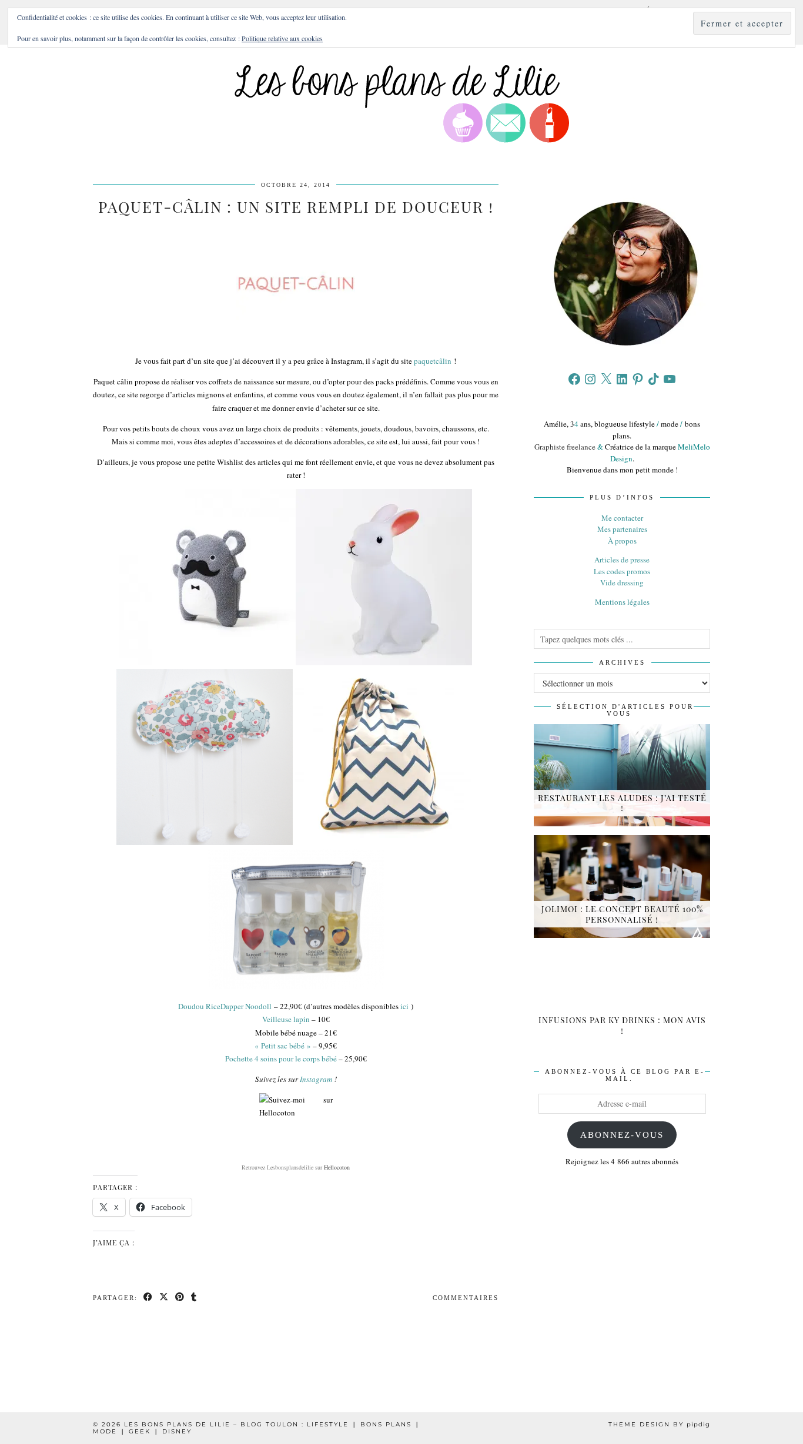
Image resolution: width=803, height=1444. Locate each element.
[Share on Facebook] (148, 1298)
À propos (622, 540)
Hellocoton (337, 1167)
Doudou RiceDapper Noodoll (225, 1006)
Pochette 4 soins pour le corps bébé (281, 1058)
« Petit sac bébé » (283, 1045)
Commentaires (465, 1297)
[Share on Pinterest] (180, 1298)
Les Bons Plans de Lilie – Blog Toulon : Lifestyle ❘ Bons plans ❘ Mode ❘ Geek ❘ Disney (256, 1427)
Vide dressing (622, 582)
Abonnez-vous (622, 1135)
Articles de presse (622, 559)
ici (404, 1006)
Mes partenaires (622, 529)
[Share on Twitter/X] (164, 1298)
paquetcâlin (432, 361)
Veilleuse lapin (286, 1019)
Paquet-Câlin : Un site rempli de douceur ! (296, 206)
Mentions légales (622, 602)
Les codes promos (622, 571)
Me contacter (622, 517)
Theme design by (659, 1424)
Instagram (315, 1079)
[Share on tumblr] (194, 1298)
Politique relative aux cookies (282, 38)
